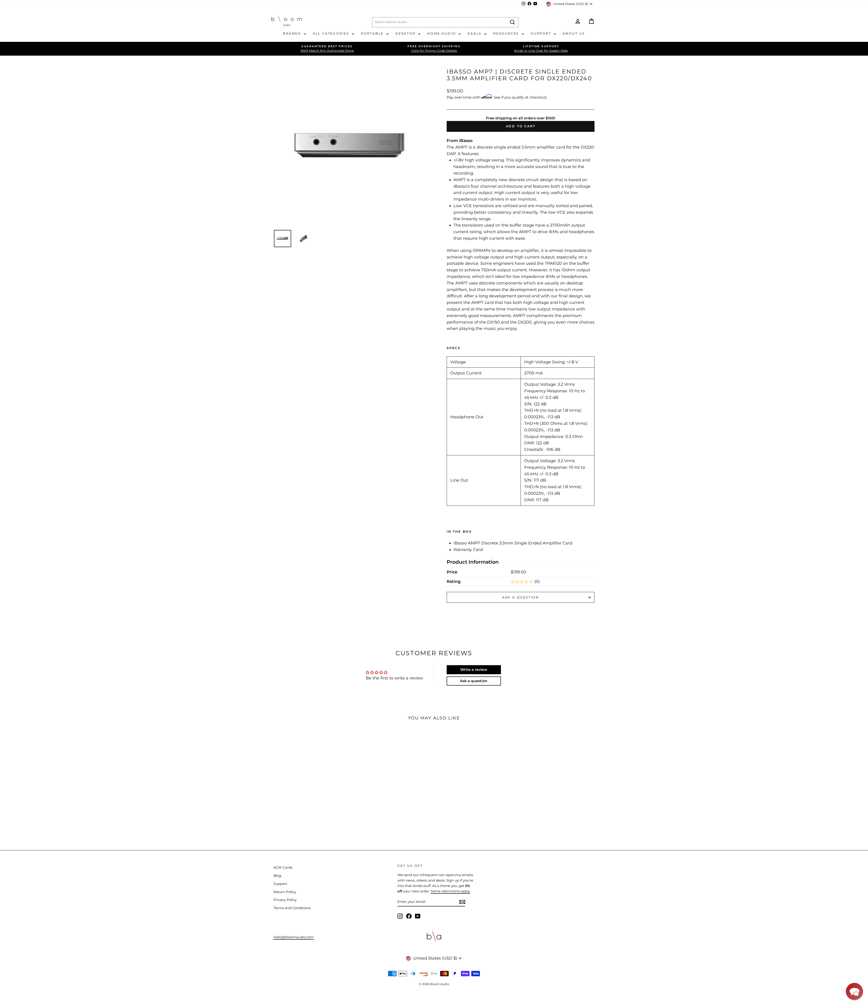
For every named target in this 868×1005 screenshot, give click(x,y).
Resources (507, 33)
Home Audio (442, 33)
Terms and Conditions (292, 908)
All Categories (332, 33)
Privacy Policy (285, 900)
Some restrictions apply (450, 891)
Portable (373, 33)
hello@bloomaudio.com (294, 937)
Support (541, 33)
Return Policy (285, 892)
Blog (277, 875)
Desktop (406, 33)
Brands (293, 33)
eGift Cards (283, 867)
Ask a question (520, 597)
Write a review (473, 669)
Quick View (303, 787)
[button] (854, 991)
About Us (574, 33)
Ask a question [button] (473, 681)
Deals (475, 33)
